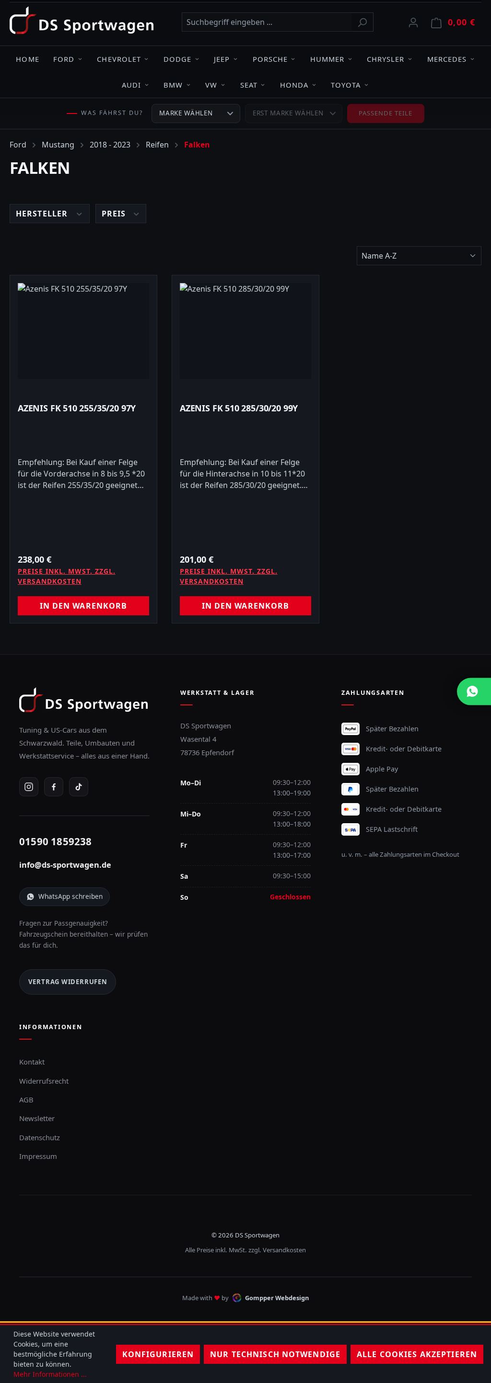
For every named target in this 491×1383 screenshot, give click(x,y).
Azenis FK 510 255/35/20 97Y (77, 408)
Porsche (270, 59)
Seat (248, 85)
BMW (173, 85)
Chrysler (385, 59)
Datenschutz (39, 1137)
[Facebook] (53, 786)
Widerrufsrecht (44, 1081)
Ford (63, 59)
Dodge (177, 59)
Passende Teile (386, 113)
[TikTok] (78, 786)
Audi (131, 85)
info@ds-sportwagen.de (65, 865)
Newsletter (37, 1118)
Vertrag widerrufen (67, 981)
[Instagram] (28, 786)
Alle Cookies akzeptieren (417, 1354)
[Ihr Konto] (413, 22)
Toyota (346, 85)
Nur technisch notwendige (275, 1354)
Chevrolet (118, 59)
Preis (115, 213)
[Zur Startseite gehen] (81, 20)
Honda (294, 85)
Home (27, 59)
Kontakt (32, 1061)
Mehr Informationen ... (50, 1374)
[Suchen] (362, 22)
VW (211, 85)
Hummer (327, 59)
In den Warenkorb (84, 606)
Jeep (222, 59)
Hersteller (43, 213)
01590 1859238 (55, 841)
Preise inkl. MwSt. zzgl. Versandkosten (67, 576)
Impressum (38, 1156)
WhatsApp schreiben (70, 896)
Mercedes (447, 59)
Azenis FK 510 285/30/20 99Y (239, 408)
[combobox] (266, 22)
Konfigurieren (158, 1354)
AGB (26, 1099)
